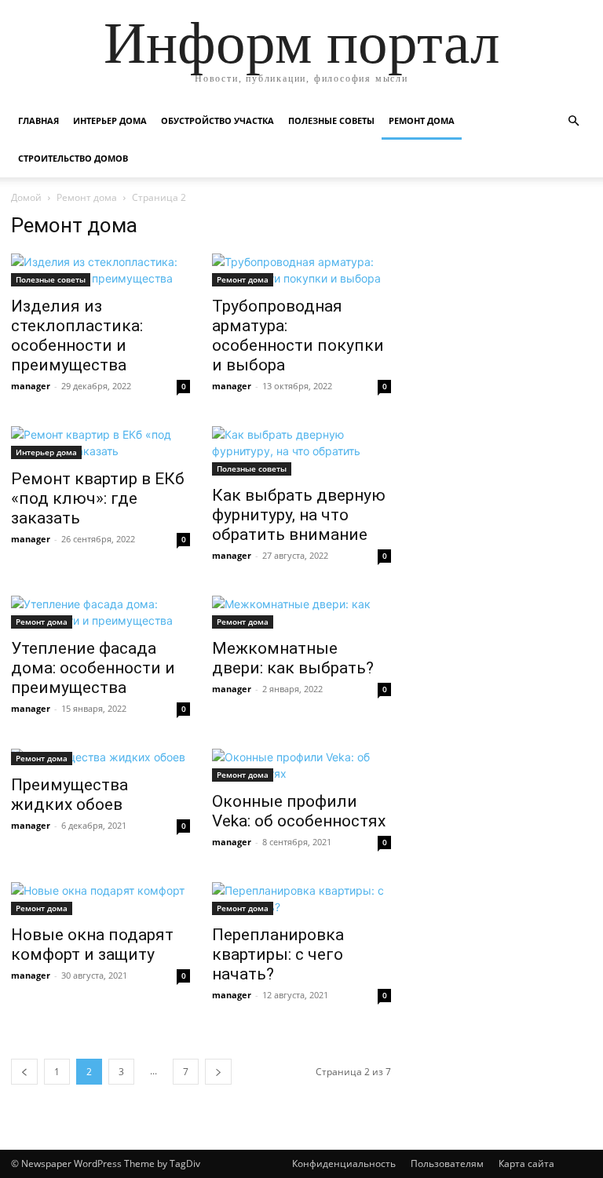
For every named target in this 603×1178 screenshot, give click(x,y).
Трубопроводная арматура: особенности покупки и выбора (298, 335)
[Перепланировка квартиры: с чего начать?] (301, 898)
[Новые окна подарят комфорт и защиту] (100, 898)
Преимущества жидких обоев (69, 794)
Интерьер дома (110, 120)
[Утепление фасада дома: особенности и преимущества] (100, 612)
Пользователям (447, 1163)
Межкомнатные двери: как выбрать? (293, 658)
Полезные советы (331, 120)
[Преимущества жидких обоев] (100, 757)
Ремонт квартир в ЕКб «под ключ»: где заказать (98, 498)
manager (30, 386)
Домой (26, 197)
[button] (573, 121)
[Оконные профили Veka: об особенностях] (301, 765)
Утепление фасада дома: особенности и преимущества (93, 668)
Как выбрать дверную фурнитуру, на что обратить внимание (299, 515)
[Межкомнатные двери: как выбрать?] (301, 612)
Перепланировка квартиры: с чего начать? (278, 954)
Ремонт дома (422, 120)
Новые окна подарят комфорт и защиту (92, 944)
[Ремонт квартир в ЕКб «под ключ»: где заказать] (100, 442)
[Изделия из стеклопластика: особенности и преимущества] (100, 269)
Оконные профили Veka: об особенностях (299, 811)
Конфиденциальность (344, 1163)
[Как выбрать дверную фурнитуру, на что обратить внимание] (301, 451)
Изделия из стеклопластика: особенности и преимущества (77, 335)
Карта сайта (526, 1163)
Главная (38, 120)
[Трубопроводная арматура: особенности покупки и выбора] (301, 269)
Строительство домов (73, 158)
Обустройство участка (217, 120)
